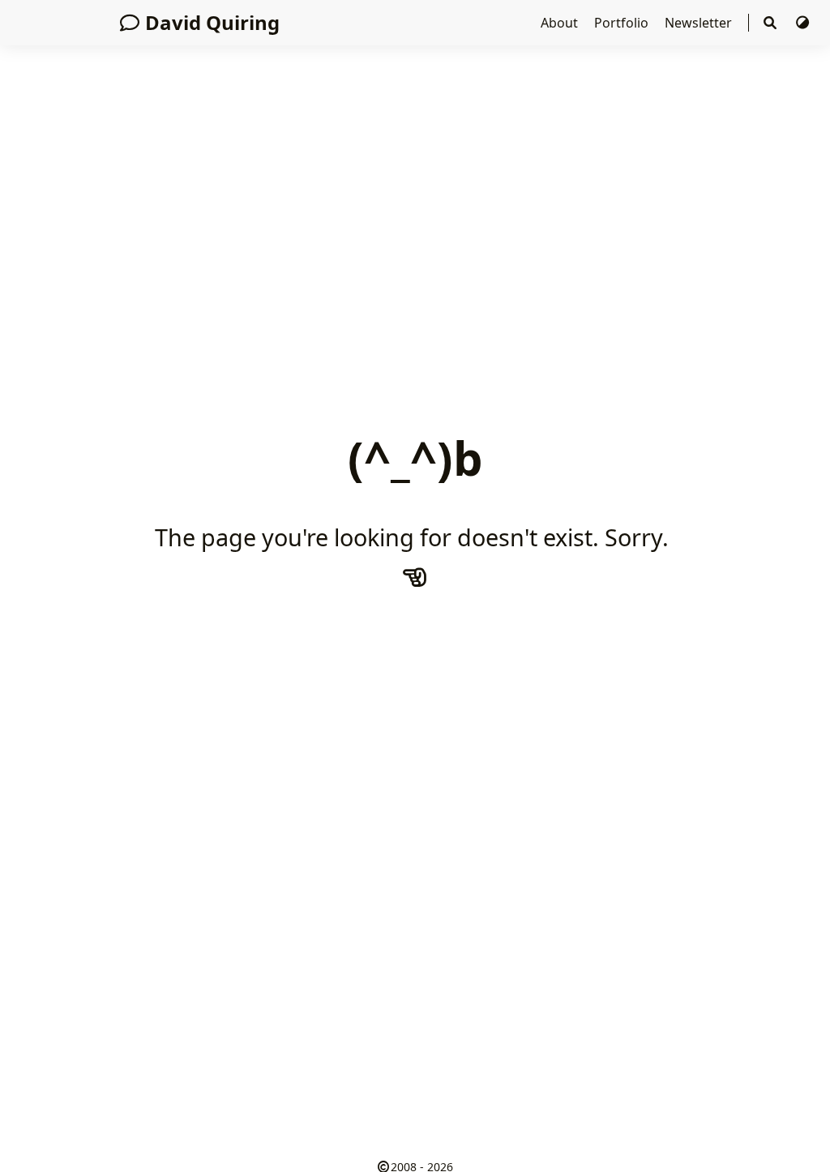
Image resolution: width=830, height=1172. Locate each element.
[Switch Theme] (802, 23)
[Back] (415, 576)
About (561, 23)
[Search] (771, 23)
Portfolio (623, 23)
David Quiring (212, 22)
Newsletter (700, 23)
